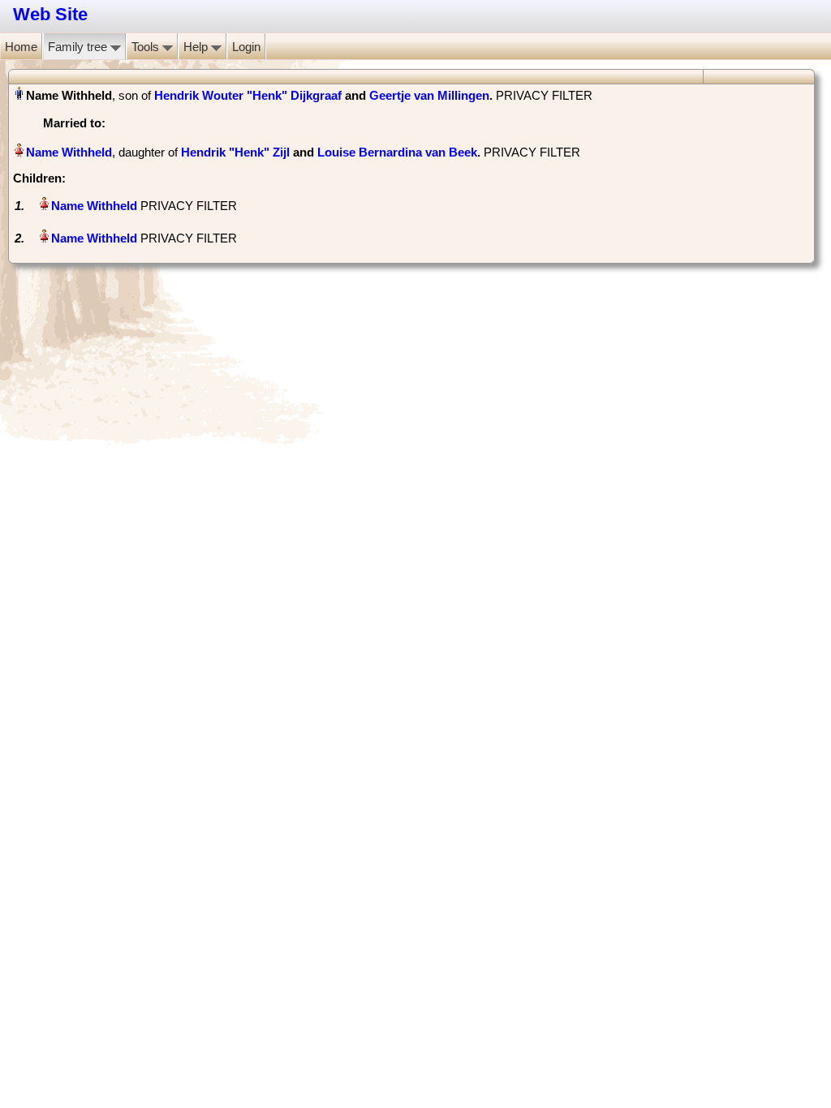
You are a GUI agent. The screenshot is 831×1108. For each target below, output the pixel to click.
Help (197, 47)
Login (246, 47)
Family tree (79, 47)
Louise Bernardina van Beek (397, 152)
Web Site (50, 14)
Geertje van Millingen (429, 95)
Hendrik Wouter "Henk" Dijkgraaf (248, 95)
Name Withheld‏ (69, 152)
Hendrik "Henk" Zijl (235, 152)
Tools (146, 47)
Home (21, 47)
